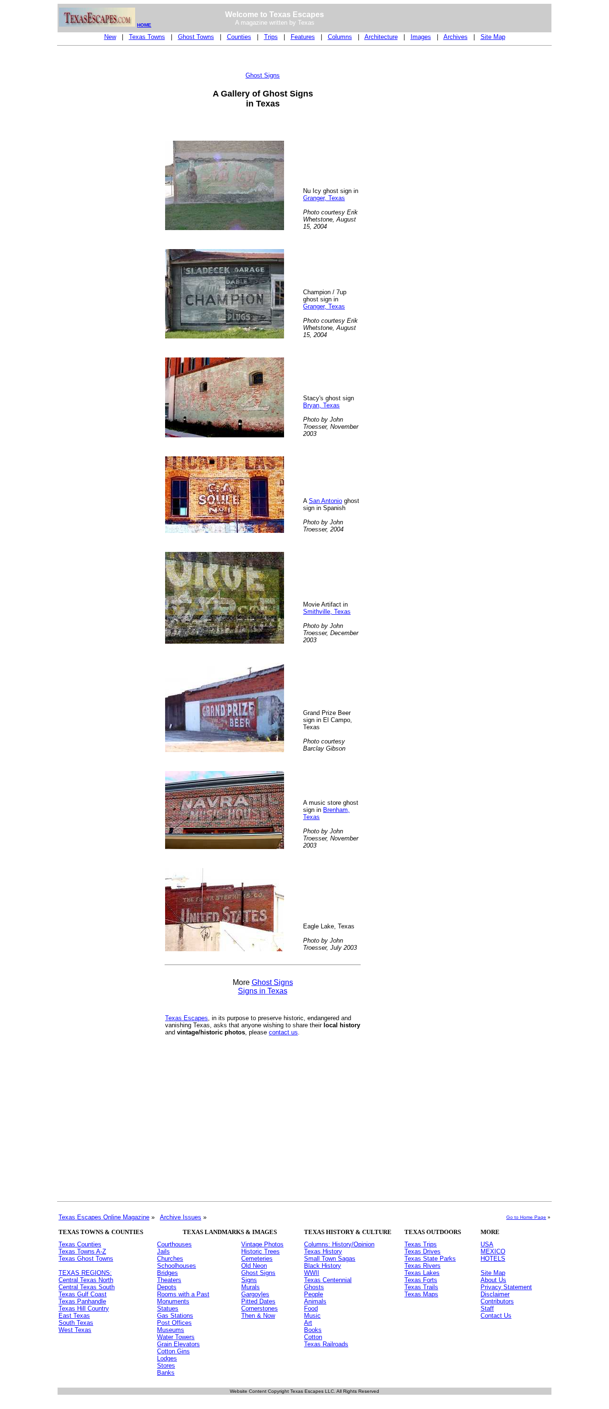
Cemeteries (257, 1258)
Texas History (323, 1251)
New (110, 36)
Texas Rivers (422, 1265)
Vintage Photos (262, 1244)
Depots (167, 1287)
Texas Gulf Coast (83, 1294)
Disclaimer (495, 1294)
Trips (271, 36)
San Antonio (325, 500)
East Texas (74, 1315)
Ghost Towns (196, 36)
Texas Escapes (186, 1018)
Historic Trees (260, 1251)
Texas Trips (420, 1244)
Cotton (313, 1337)
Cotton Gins (173, 1351)
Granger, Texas (324, 198)
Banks (166, 1372)
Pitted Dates (258, 1301)
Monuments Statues (173, 1305)
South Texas (76, 1322)
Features (303, 36)
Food (311, 1308)
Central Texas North (86, 1280)
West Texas (75, 1329)
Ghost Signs (272, 982)
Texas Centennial (328, 1280)
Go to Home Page (526, 1217)
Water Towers (176, 1337)
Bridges (167, 1272)
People (313, 1294)
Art (308, 1322)
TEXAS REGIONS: (85, 1272)
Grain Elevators (178, 1344)
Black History (322, 1265)
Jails (163, 1251)
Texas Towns (147, 36)
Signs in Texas (262, 991)
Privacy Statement (506, 1287)
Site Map (493, 36)
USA (487, 1244)
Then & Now (258, 1315)
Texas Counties (80, 1244)
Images (421, 36)
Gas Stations (175, 1315)
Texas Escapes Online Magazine (104, 1217)
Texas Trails (421, 1287)
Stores (166, 1365)
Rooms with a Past (183, 1294)
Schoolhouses (176, 1265)
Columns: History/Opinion (339, 1244)
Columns (340, 36)
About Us (493, 1280)
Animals (315, 1301)
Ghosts (314, 1287)
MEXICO (493, 1251)
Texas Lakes (422, 1272)
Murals (250, 1287)
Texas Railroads (326, 1344)
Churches (170, 1258)
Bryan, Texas (321, 405)
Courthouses (174, 1244)
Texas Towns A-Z (82, 1251)
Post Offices (174, 1322)
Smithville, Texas (327, 611)
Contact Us (496, 1315)
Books (313, 1329)
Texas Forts (420, 1280)
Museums (170, 1329)
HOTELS (493, 1258)
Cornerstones (259, 1308)
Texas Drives (422, 1251)
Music (312, 1315)
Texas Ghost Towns (86, 1258)
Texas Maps (421, 1294)
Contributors (497, 1301)
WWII (311, 1272)
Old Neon (254, 1265)
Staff (487, 1308)
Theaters (169, 1280)
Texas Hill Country (84, 1308)
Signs (249, 1280)
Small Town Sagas (329, 1258)
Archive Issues (180, 1217)
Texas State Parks (430, 1258)
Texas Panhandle (82, 1301)
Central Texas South (87, 1287)
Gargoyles (255, 1294)
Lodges (167, 1358)
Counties (239, 36)
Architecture (381, 36)
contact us (283, 1032)
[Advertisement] (97, 193)
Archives (455, 36)
